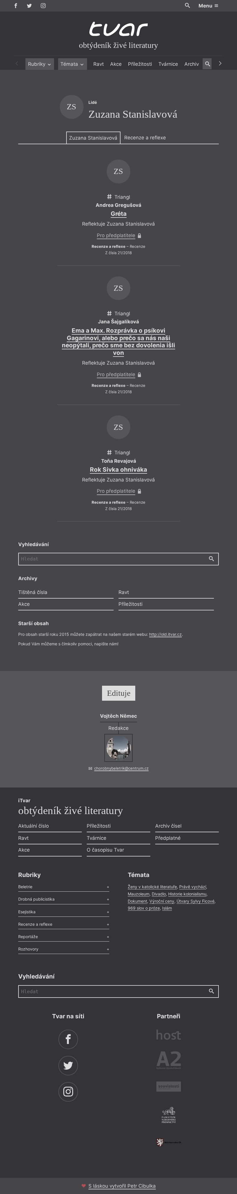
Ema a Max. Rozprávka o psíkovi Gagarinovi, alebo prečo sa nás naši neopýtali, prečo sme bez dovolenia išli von (118, 341)
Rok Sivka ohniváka (118, 469)
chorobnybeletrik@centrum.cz (121, 768)
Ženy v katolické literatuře (152, 886)
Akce (116, 64)
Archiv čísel (168, 826)
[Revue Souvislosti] (168, 1087)
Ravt (98, 64)
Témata (69, 64)
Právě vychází (192, 886)
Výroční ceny (161, 901)
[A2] (168, 1061)
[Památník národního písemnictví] (168, 1116)
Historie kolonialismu (187, 893)
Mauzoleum (138, 893)
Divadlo (159, 893)
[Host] (168, 1035)
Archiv (191, 64)
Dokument (137, 901)
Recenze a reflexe (145, 137)
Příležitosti (140, 64)
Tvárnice (168, 64)
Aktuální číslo (33, 826)
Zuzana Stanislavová (93, 138)
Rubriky (37, 64)
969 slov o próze (144, 908)
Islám (167, 908)
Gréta (119, 213)
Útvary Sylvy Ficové (195, 901)
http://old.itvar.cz (165, 634)
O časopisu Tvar (105, 850)
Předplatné (168, 838)
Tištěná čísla (32, 592)
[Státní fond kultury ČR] (168, 1142)
